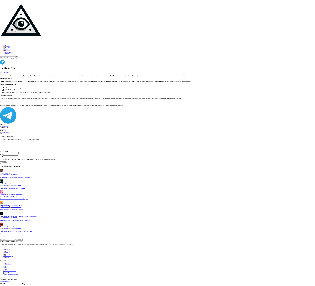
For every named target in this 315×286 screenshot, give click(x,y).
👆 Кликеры (6, 47)
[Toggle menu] (0, 43)
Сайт (1, 156)
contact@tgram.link (5, 281)
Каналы (7, 59)
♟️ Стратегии (7, 264)
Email (2, 154)
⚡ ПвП (5, 269)
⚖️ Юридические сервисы (10, 268)
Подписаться (19, 239)
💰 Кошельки (7, 53)
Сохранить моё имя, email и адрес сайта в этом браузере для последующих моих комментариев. (28, 159)
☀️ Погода (6, 263)
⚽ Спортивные (7, 272)
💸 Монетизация (8, 52)
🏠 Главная (6, 46)
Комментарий (4, 151)
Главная (2, 59)
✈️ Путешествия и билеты (10, 274)
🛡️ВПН (5, 49)
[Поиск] (17, 57)
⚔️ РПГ (5, 266)
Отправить (3, 162)
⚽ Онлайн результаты (9, 271)
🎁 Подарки (6, 50)
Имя (1, 152)
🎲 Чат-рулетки (4, 72)
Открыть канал (4, 126)
